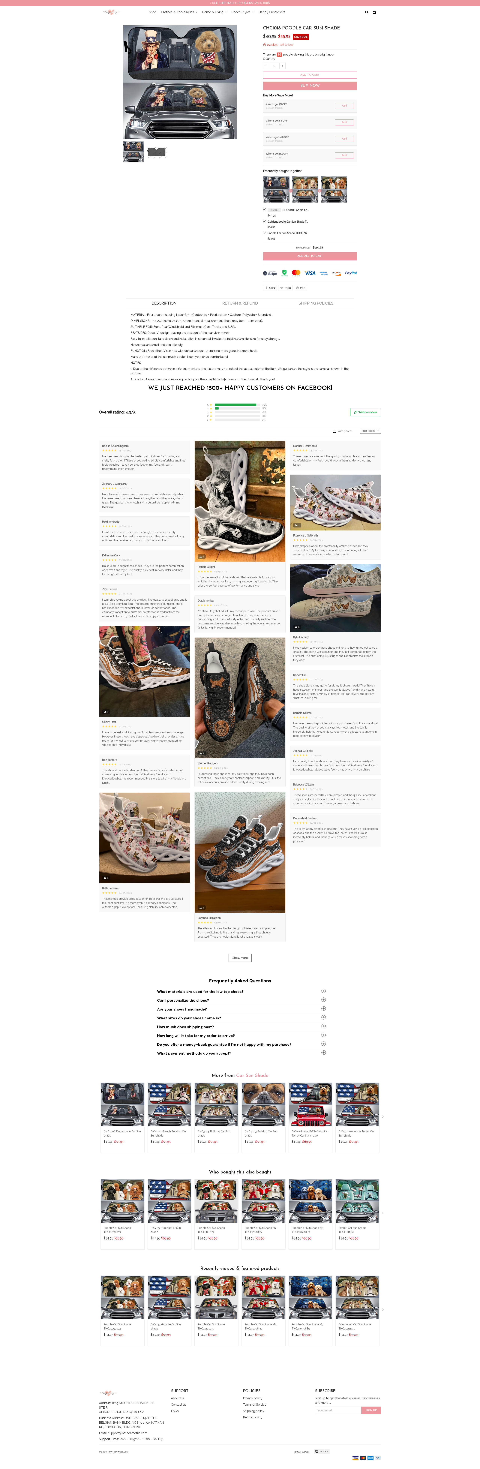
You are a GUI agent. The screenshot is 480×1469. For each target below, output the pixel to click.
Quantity (269, 59)
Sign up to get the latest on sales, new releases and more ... (347, 1400)
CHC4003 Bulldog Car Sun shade (261, 1133)
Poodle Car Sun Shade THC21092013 (288, 233)
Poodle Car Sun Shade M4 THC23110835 (260, 1229)
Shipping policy (253, 1411)
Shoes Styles (241, 12)
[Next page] (383, 1117)
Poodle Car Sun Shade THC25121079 (211, 1229)
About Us (177, 1398)
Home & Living (213, 12)
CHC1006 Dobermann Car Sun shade (122, 1133)
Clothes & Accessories (177, 12)
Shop (153, 12)
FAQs (175, 1411)
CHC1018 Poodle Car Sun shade (296, 210)
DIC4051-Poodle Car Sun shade (166, 1229)
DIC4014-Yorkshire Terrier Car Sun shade (356, 1133)
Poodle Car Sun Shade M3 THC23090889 (307, 1229)
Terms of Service (254, 1404)
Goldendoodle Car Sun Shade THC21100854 (288, 221)
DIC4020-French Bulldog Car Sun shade (168, 1133)
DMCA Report (302, 1452)
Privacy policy (252, 1398)
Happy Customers (272, 12)
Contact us (178, 1404)
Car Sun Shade (252, 1075)
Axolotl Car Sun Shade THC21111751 (352, 1229)
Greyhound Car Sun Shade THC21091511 (355, 1326)
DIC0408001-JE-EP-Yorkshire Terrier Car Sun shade (309, 1133)
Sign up (371, 1410)
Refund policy (252, 1417)
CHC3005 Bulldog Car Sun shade (214, 1133)
